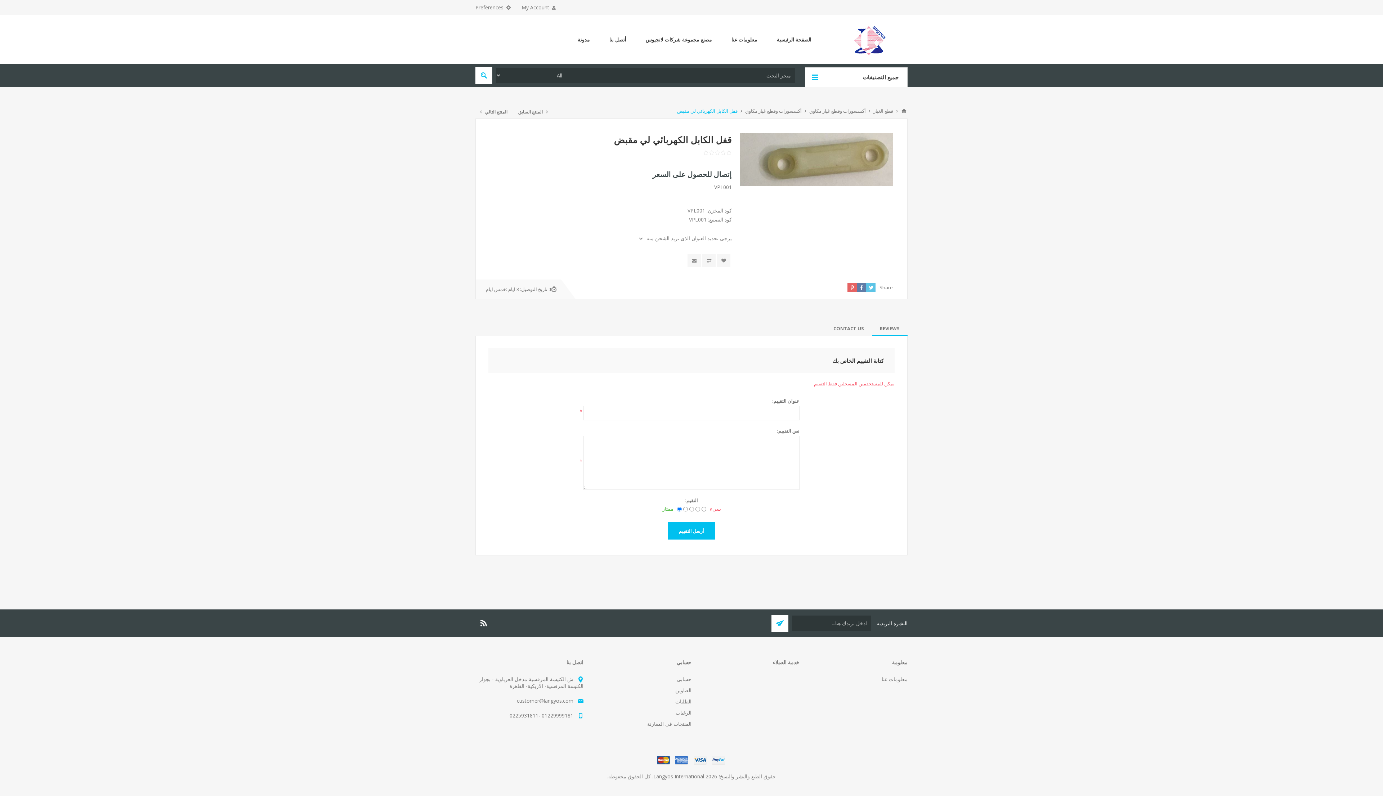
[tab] (890, 328)
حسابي (684, 679)
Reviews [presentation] (890, 328)
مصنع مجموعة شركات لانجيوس (679, 39)
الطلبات (683, 701)
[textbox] (681, 75)
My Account (535, 7)
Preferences (489, 7)
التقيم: (691, 500)
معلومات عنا (744, 39)
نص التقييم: (788, 431)
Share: (885, 287)
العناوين (683, 690)
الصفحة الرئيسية (794, 39)
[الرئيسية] (904, 111)
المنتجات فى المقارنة (669, 723)
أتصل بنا (617, 39)
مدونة (584, 39)
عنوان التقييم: (786, 401)
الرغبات (684, 712)
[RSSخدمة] (484, 623)
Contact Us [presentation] (848, 328)
